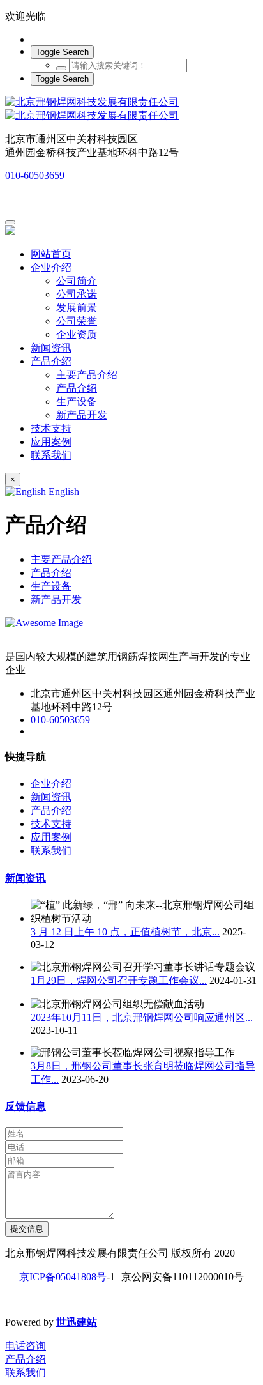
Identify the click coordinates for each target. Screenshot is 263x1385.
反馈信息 (25, 1106)
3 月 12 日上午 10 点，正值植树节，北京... (125, 931)
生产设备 (51, 586)
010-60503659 (34, 175)
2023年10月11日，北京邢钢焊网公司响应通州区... (142, 1017)
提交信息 (26, 1229)
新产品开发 (56, 599)
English (62, 491)
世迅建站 (76, 1322)
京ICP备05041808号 (63, 1276)
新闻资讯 (25, 878)
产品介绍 (51, 572)
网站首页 (51, 254)
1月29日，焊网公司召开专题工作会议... (119, 980)
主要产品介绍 (61, 559)
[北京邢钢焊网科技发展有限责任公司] (131, 109)
